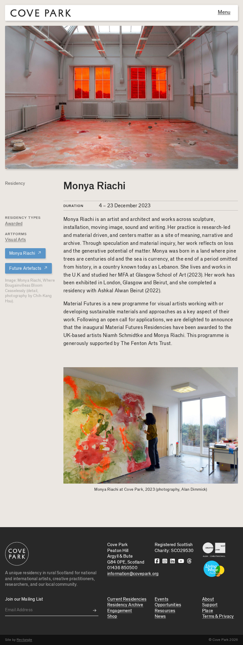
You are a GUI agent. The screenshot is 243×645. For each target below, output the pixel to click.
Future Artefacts (28, 268)
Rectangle (24, 639)
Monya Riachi (25, 253)
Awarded (14, 224)
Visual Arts (15, 240)
